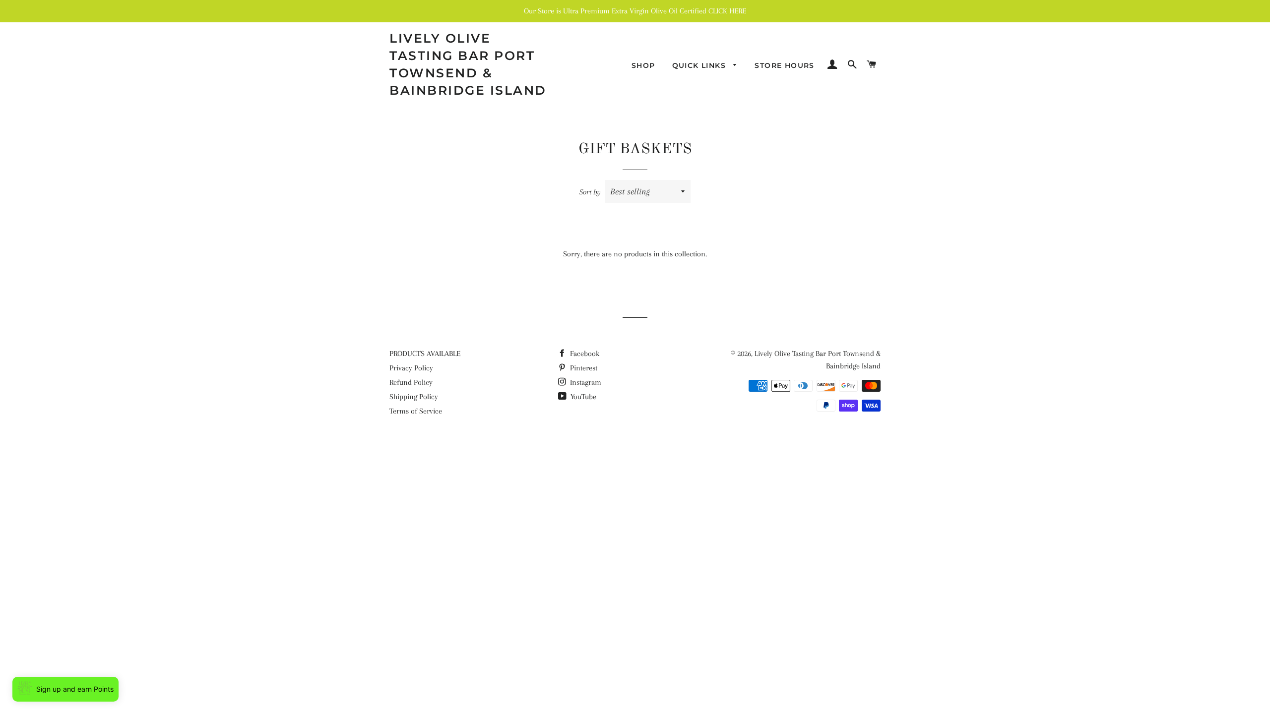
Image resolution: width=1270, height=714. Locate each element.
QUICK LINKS (700, 65)
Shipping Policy (413, 396)
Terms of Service (415, 411)
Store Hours (784, 65)
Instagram (584, 382)
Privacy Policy (411, 367)
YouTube (582, 396)
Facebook (583, 353)
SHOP (643, 65)
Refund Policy (411, 382)
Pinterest (582, 367)
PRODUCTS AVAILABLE (424, 353)
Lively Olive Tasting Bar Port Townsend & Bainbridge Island (468, 64)
